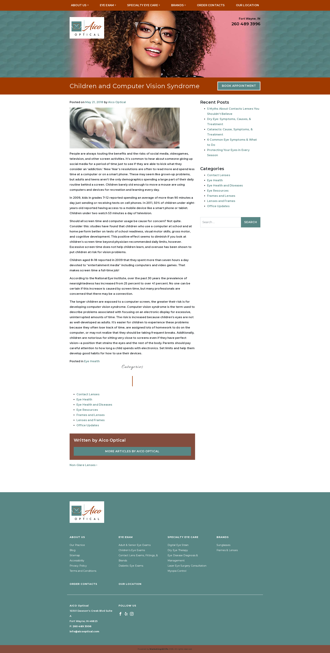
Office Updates (87, 425)
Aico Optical (117, 102)
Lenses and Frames (90, 420)
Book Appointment (239, 85)
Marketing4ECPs (159, 649)
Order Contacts (211, 5)
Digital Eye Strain (178, 545)
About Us (79, 5)
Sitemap (75, 555)
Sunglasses (223, 545)
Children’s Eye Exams (132, 550)
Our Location (247, 5)
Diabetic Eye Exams (131, 565)
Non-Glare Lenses (83, 465)
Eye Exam (107, 5)
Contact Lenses (88, 394)
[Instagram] (132, 613)
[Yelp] (126, 613)
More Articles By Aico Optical (132, 451)
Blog (72, 550)
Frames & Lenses (227, 550)
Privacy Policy (78, 565)
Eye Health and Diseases (94, 404)
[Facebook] (120, 613)
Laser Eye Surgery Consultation (187, 565)
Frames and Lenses (90, 415)
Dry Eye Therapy (178, 550)
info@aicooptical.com (84, 631)
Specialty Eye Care (142, 5)
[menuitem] (80, 5)
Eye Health (92, 361)
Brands (177, 5)
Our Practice (77, 545)
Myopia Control (177, 570)
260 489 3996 (246, 23)
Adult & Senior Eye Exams (135, 545)
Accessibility (77, 560)
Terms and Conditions (83, 570)
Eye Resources (87, 409)
